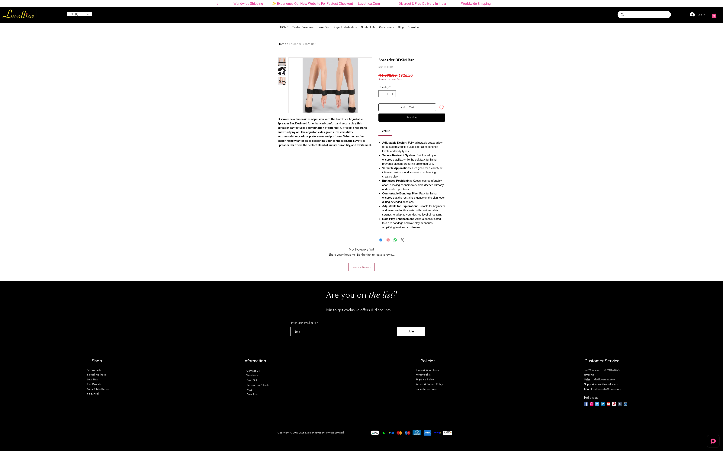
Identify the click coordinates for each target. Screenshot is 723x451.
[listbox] (79, 14)
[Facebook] (586, 404)
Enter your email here (303, 322)
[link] (385, 131)
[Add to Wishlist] (441, 107)
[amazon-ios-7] (625, 404)
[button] (79, 14)
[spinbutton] (387, 94)
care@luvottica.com (607, 384)
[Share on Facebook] (381, 240)
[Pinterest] (614, 404)
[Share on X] (402, 240)
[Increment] (392, 94)
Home (282, 44)
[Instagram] (591, 404)
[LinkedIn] (603, 404)
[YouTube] (608, 404)
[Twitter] (597, 404)
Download (252, 394)
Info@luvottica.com (604, 379)
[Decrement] (381, 94)
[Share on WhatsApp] (395, 240)
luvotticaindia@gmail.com (606, 389)
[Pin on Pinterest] (388, 240)
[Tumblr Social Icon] (620, 404)
